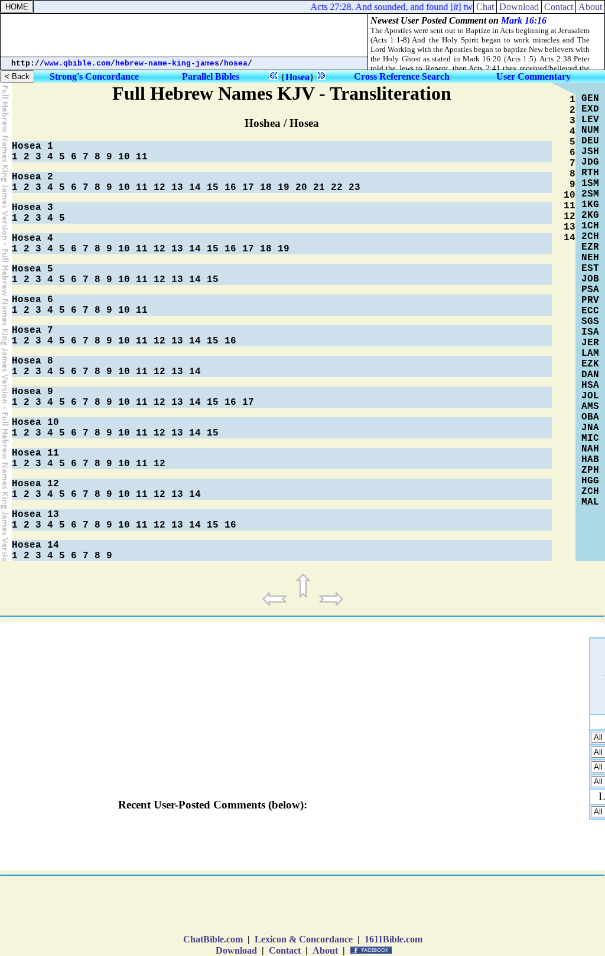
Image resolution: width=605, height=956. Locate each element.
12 (159, 187)
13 (177, 187)
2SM (590, 194)
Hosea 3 (32, 207)
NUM (590, 130)
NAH (590, 449)
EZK (590, 364)
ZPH (590, 470)
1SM (590, 183)
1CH (590, 226)
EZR (590, 247)
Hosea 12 (35, 484)
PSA (590, 289)
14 (195, 187)
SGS (590, 321)
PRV (590, 300)
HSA (590, 385)
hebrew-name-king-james (167, 63)
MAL (590, 502)
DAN (590, 374)
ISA (590, 332)
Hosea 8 (32, 361)
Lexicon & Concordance (303, 939)
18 (266, 187)
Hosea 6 (32, 299)
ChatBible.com (213, 939)
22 (337, 187)
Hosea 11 (35, 453)
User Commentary (533, 76)
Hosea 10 (35, 422)
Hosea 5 (32, 269)
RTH (590, 173)
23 (354, 187)
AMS (590, 406)
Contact (558, 7)
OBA (590, 417)
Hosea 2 (32, 177)
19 (284, 187)
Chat (485, 7)
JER (590, 343)
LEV (590, 119)
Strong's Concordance (94, 76)
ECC (590, 311)
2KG (590, 215)
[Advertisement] (184, 35)
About (590, 7)
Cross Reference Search (402, 76)
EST (590, 268)
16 (230, 187)
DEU (590, 141)
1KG (590, 204)
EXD (590, 109)
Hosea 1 (32, 146)
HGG (590, 481)
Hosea (297, 77)
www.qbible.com (77, 63)
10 (124, 157)
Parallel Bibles (210, 76)
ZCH (590, 491)
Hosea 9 (32, 392)
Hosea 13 (35, 514)
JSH (590, 151)
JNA (590, 428)
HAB (590, 459)
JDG (590, 162)
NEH (590, 258)
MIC (590, 438)
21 (319, 187)
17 (248, 187)
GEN (590, 98)
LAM (590, 353)
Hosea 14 (35, 545)
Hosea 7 (32, 330)
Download (519, 7)
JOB (590, 279)
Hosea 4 (32, 238)
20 (301, 187)
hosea (236, 63)
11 (142, 157)
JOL (590, 396)
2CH (590, 236)
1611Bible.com (393, 939)
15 (213, 187)
